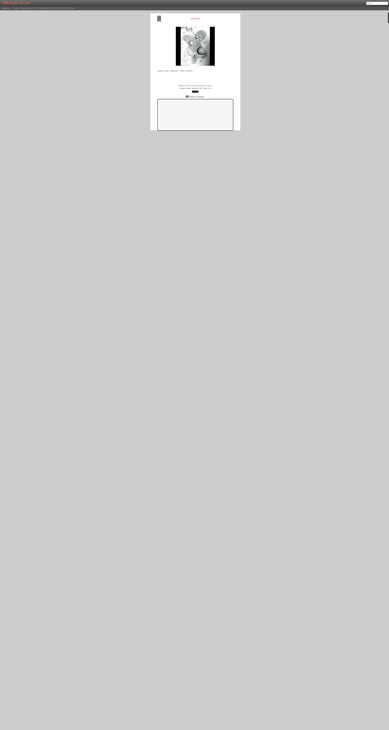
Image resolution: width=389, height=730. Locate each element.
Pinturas (23, 8)
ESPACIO (195, 19)
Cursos (59, 8)
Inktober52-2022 (197, 88)
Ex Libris (65, 8)
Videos (53, 8)
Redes (72, 8)
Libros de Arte (44, 8)
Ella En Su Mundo (206, 85)
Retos (205, 88)
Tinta (209, 88)
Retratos (30, 8)
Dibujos (188, 88)
